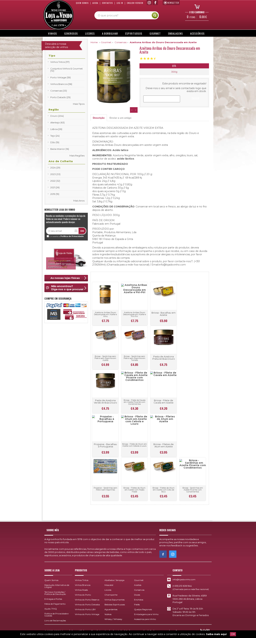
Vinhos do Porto (83, 594)
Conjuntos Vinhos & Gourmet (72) (66, 69)
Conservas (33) (58, 90)
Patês (137, 604)
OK (233, 634)
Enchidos (138, 599)
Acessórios (197, 33)
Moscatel (108, 585)
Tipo (52, 55)
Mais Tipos (78, 103)
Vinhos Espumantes (114, 599)
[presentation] (132, 110)
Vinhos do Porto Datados (87, 604)
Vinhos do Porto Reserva (87, 599)
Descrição (99, 117)
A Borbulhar (110, 33)
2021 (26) (55, 187)
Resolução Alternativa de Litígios (56, 586)
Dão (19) (54, 142)
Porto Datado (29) (60, 97)
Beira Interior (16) (59, 149)
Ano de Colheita (61, 161)
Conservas (120, 42)
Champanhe (110, 594)
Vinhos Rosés (81, 590)
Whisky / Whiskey (113, 619)
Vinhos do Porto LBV (85, 609)
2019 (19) (54, 194)
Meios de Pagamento (54, 604)
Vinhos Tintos (81, 580)
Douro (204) (57, 115)
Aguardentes (110, 609)
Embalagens (175, 33)
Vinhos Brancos (82, 585)
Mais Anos (78, 200)
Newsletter (173, 2)
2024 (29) (55, 167)
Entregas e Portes (53, 599)
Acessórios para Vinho (145, 619)
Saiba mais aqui (216, 634)
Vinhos (52, 33)
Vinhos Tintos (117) (59, 62)
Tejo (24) (55, 135)
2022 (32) (55, 180)
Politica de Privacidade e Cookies (56, 614)
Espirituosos (133, 33)
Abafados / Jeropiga (114, 580)
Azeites (137, 585)
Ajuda (95, 3)
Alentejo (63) (57, 122)
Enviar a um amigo (120, 117)
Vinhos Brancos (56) (61, 84)
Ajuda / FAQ (50, 608)
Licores (90, 33)
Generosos (71, 33)
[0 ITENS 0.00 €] (196, 6)
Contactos (107, 3)
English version (135, 3)
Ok (82, 230)
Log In (120, 3)
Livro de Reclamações (55, 620)
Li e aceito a (66, 236)
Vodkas (107, 614)
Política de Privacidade (72, 236)
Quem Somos (82, 3)
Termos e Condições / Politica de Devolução (55, 593)
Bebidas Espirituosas (114, 604)
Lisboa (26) (56, 129)
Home (94, 42)
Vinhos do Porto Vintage (87, 614)
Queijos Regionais (143, 609)
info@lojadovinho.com (184, 579)
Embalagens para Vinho (146, 614)
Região (54, 109)
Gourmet (155, 33)
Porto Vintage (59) (60, 77)
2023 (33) (55, 174)
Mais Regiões (76, 155)
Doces (137, 594)
